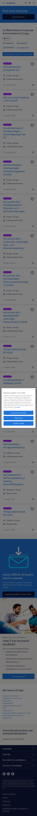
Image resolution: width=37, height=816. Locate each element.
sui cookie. (17, 407)
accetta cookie (18, 423)
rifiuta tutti (18, 418)
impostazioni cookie (18, 413)
